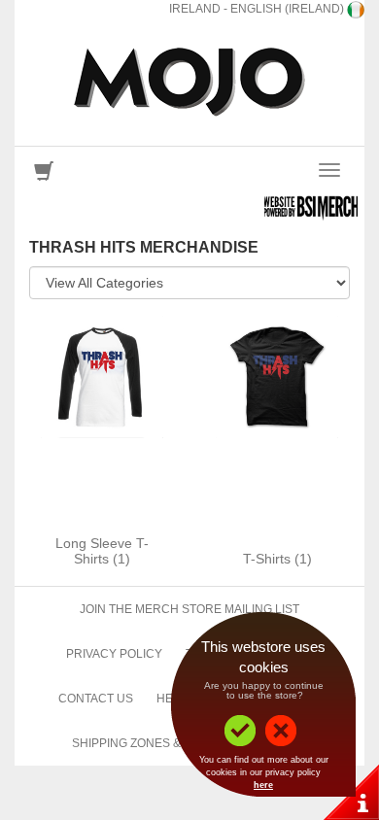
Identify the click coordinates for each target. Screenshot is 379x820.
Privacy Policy (114, 654)
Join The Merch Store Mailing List (189, 609)
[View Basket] (43, 175)
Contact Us (95, 698)
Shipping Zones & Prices (149, 743)
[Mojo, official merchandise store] (189, 82)
